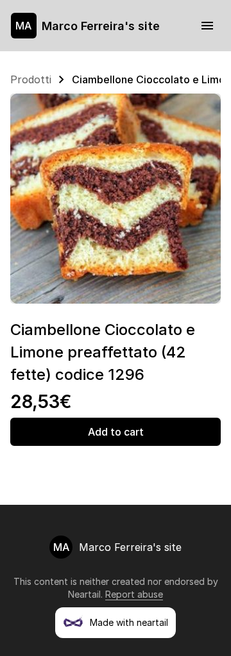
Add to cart (116, 431)
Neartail (84, 594)
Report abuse (134, 594)
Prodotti (30, 79)
